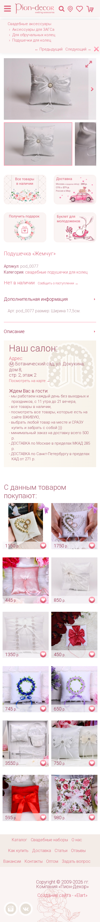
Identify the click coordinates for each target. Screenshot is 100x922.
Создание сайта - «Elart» (62, 895)
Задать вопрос (76, 861)
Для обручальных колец (33, 35)
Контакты (34, 861)
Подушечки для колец (31, 40)
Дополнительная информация (36, 299)
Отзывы (78, 850)
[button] (89, 63)
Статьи (61, 850)
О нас (77, 839)
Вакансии (12, 861)
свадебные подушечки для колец (56, 272)
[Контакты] (72, 9)
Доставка (41, 850)
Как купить (18, 850)
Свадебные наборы (49, 839)
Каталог (19, 839)
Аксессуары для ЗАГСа (33, 29)
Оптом (52, 861)
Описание (14, 331)
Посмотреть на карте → (29, 381)
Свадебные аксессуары (29, 24)
